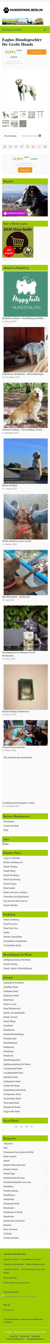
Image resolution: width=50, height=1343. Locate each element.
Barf (6, 1147)
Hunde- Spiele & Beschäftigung (18, 968)
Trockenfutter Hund (12, 945)
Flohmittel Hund (11, 991)
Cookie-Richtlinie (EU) (15, 1338)
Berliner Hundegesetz (13, 862)
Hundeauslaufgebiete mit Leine (17, 1182)
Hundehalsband (10, 1042)
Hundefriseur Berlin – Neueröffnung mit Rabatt (22, 1259)
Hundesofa (8, 1055)
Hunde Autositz (11, 1016)
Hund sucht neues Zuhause (15, 892)
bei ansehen (37, 52)
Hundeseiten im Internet (14, 1220)
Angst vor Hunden (12, 857)
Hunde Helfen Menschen (15, 1164)
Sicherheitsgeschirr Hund (15, 1089)
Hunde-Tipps (9, 1173)
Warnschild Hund (11, 1102)
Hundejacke (9, 1046)
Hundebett (8, 1025)
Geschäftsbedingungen (35, 1338)
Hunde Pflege (10, 870)
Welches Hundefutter (13, 936)
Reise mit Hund (10, 1229)
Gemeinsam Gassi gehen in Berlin (18, 1151)
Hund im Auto (10, 1004)
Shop (6, 829)
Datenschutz (24, 1336)
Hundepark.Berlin (11, 1203)
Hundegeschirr (10, 1038)
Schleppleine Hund (12, 1081)
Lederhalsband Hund (13, 1068)
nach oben (14, 1336)
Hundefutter (9, 1199)
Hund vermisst (10, 1156)
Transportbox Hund (12, 1094)
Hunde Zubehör (11, 905)
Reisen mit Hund (10, 1277)
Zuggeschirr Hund (12, 1111)
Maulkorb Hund (11, 1076)
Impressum (35, 1336)
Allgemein (8, 1143)
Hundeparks (9, 821)
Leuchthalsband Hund (13, 1072)
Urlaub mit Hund (11, 825)
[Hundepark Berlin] (25, 10)
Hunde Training (11, 866)
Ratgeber (8, 1224)
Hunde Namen (10, 883)
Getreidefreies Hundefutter (15, 940)
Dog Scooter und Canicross (16, 900)
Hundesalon (9, 1216)
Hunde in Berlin (11, 1169)
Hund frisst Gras (11, 928)
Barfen (6, 932)
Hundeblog (8, 1186)
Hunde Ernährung (11, 919)
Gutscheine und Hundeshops (16, 896)
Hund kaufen (9, 887)
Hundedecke (9, 1029)
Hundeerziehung (11, 1190)
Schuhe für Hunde (12, 1085)
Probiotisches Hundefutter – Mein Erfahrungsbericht (24, 1264)
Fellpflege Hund (11, 986)
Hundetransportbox (12, 1059)
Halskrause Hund (11, 995)
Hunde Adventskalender (14, 1012)
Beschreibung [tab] (10, 135)
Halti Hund (8, 999)
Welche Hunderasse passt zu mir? (17, 1282)
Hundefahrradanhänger (14, 1034)
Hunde (7, 1160)
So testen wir (9, 1310)
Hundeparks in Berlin (13, 1212)
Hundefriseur (9, 1194)
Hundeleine (9, 1051)
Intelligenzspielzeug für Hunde (17, 959)
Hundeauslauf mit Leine (14, 1177)
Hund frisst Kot (10, 923)
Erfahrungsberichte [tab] (30, 135)
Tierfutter (8, 1233)
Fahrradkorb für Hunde (14, 982)
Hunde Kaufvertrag (12, 879)
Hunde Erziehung (11, 875)
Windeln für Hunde (12, 1107)
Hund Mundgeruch (12, 1008)
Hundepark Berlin (12, 29)
